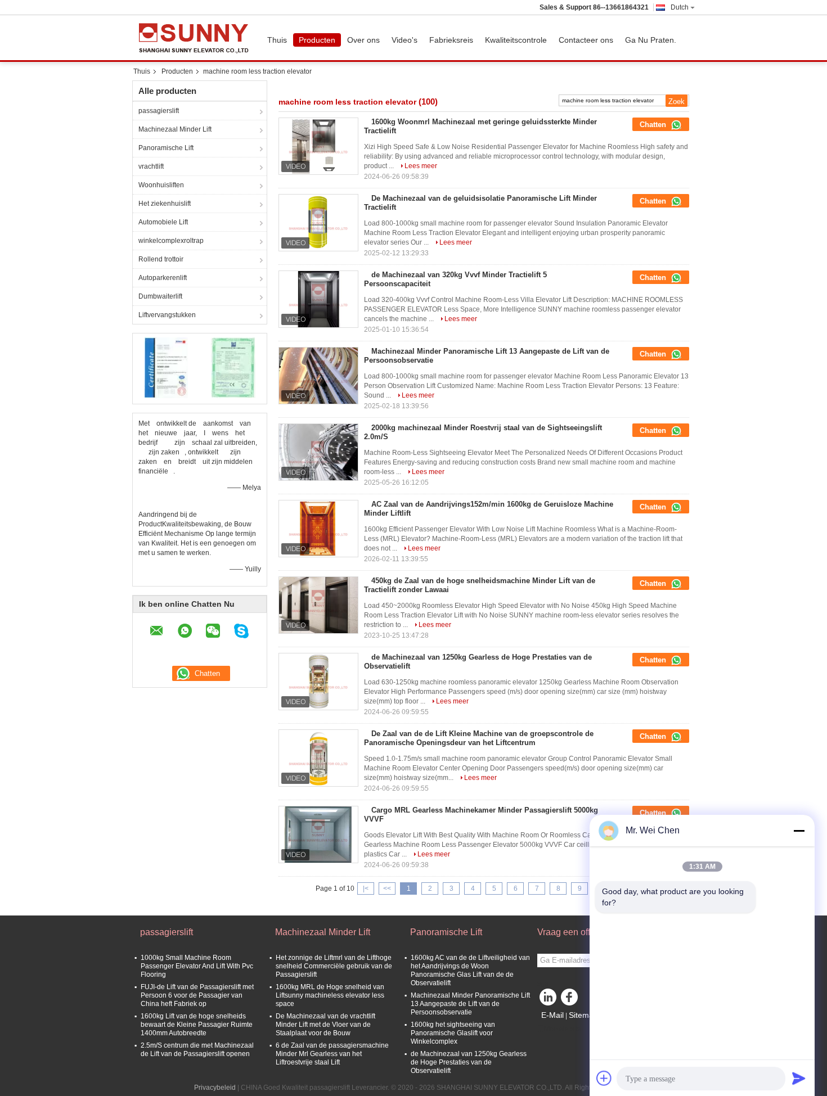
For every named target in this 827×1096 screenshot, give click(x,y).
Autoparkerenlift (162, 278)
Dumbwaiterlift (160, 296)
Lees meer (420, 166)
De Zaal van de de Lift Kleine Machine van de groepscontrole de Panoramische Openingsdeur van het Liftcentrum (479, 738)
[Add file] (604, 1078)
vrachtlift (151, 166)
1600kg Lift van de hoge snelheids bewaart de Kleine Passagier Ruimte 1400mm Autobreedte (197, 1024)
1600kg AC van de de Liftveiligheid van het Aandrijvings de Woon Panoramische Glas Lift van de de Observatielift (470, 970)
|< (365, 888)
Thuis (277, 39)
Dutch (680, 7)
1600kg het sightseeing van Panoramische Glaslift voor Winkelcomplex (453, 1033)
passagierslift (158, 111)
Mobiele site (562, 1029)
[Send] (799, 1078)
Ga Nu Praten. (650, 40)
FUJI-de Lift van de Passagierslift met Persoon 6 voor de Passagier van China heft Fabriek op (197, 995)
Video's (404, 39)
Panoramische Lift (166, 148)
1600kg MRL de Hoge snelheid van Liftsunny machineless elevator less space (330, 995)
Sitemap (583, 1015)
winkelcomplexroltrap (171, 241)
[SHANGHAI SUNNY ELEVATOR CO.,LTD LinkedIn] (548, 1000)
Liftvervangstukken (167, 315)
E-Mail (552, 1015)
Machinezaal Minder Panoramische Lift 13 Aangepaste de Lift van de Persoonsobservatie (470, 1003)
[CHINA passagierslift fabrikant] (197, 38)
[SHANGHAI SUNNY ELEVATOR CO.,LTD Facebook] (571, 1000)
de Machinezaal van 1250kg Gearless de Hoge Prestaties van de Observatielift (469, 1062)
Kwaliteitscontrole (516, 39)
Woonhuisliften (161, 185)
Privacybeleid (215, 1088)
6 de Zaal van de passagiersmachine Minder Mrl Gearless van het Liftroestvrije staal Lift (332, 1053)
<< (387, 888)
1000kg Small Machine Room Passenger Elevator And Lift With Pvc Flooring (197, 966)
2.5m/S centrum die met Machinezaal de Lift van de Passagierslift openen (197, 1049)
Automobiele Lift (163, 222)
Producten (317, 39)
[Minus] (799, 830)
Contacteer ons (586, 39)
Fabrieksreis (451, 39)
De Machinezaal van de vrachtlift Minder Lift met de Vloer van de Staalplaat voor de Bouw (325, 1024)
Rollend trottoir (160, 259)
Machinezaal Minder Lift (175, 129)
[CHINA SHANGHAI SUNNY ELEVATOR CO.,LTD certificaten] (166, 367)
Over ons (363, 39)
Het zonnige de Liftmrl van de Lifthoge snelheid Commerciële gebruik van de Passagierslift (334, 966)
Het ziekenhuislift (164, 204)
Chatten (654, 124)
